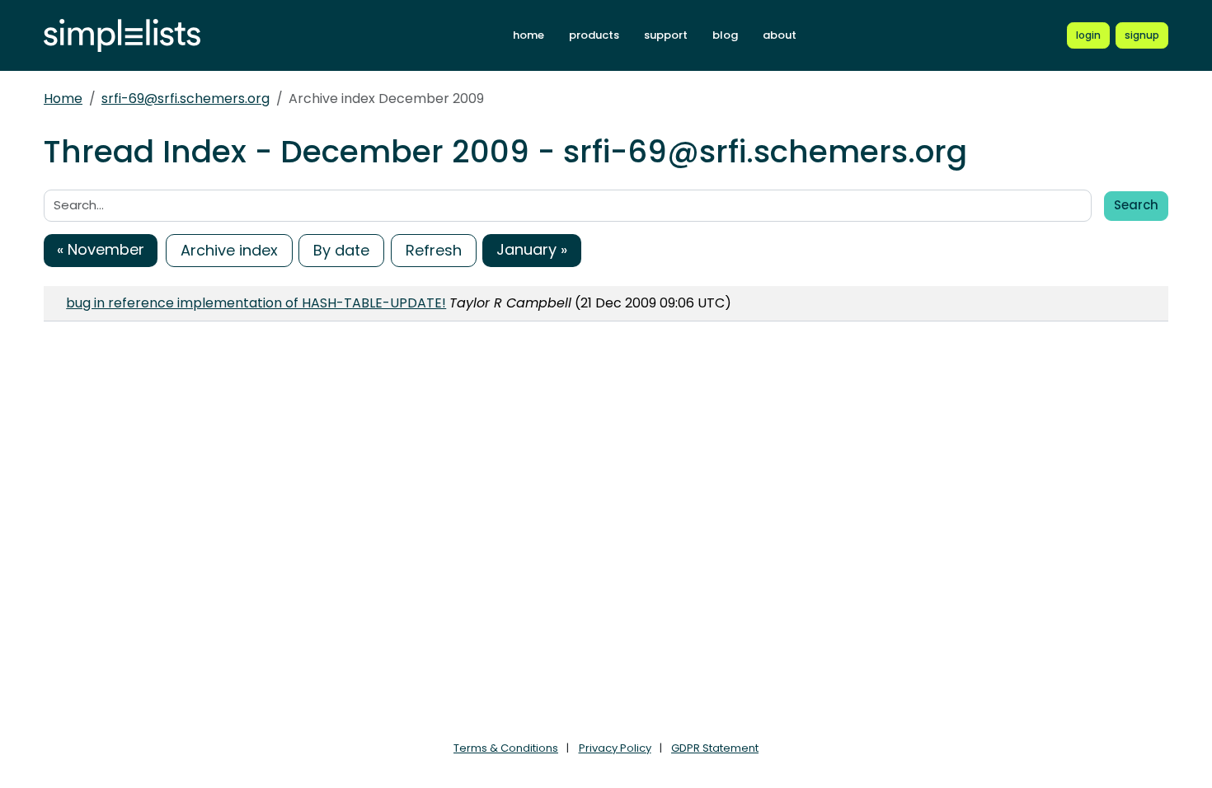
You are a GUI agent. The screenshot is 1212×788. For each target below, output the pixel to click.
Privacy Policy (615, 748)
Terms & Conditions (505, 748)
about (779, 35)
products (594, 35)
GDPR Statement (715, 748)
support (666, 35)
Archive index (229, 250)
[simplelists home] (122, 36)
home (528, 35)
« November (100, 249)
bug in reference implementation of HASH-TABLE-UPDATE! (256, 302)
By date (341, 250)
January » (531, 249)
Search (1136, 204)
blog (725, 35)
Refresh (434, 250)
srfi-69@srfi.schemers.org (185, 98)
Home (63, 98)
